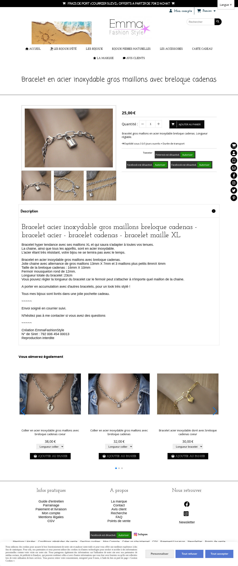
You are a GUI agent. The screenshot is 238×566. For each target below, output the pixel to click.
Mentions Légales (24, 541)
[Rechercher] (218, 21)
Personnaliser (159, 553)
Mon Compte (111, 541)
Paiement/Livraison (172, 541)
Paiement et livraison (51, 509)
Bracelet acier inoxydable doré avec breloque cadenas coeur (188, 432)
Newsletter (187, 522)
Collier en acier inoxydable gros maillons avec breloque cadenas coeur (50, 432)
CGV (51, 521)
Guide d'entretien (51, 501)
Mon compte (51, 513)
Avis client (118, 509)
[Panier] (234, 145)
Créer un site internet (136, 541)
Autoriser (187, 154)
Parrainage (51, 505)
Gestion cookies (90, 541)
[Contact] (234, 168)
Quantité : (130, 124)
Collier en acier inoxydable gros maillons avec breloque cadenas (119, 432)
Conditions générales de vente (57, 541)
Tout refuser (189, 553)
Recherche (119, 513)
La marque (119, 501)
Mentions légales (51, 517)
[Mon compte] (234, 153)
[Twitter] (234, 190)
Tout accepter (219, 553)
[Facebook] (234, 175)
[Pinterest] (234, 198)
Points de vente (119, 521)
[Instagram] (234, 183)
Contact (119, 505)
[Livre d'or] (234, 160)
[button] (111, 185)
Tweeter (147, 152)
